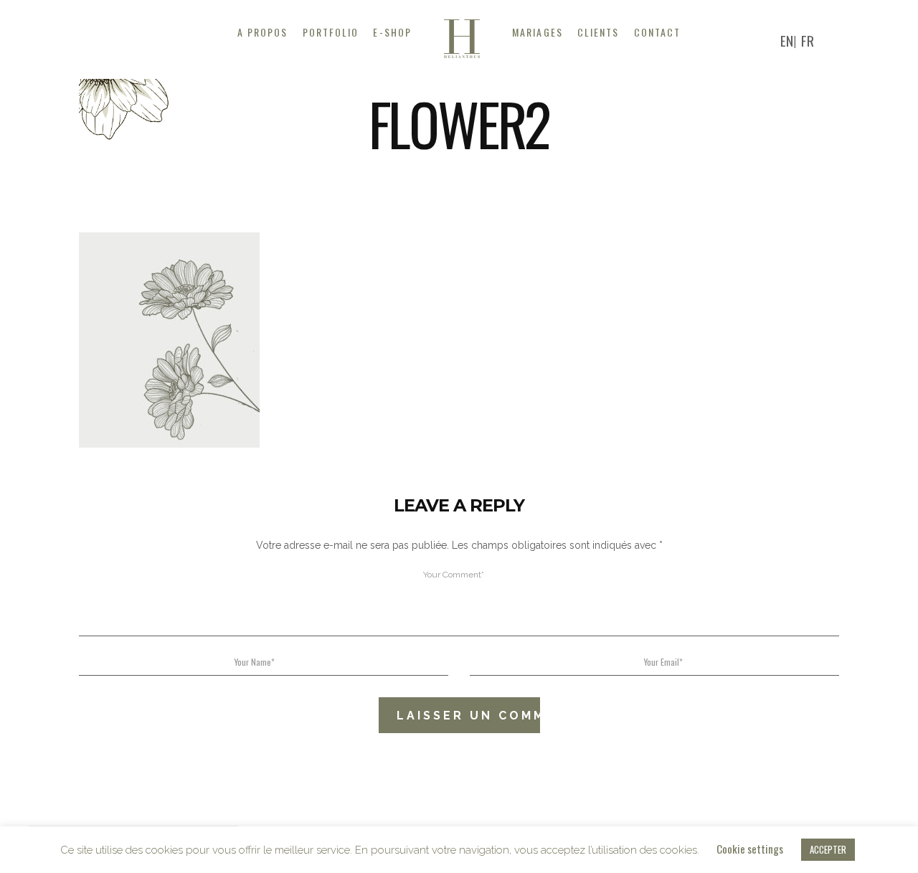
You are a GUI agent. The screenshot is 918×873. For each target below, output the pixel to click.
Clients (598, 31)
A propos (262, 31)
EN (786, 40)
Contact (657, 31)
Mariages (537, 31)
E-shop (392, 31)
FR (807, 40)
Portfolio (331, 31)
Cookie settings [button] (749, 849)
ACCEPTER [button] (828, 849)
